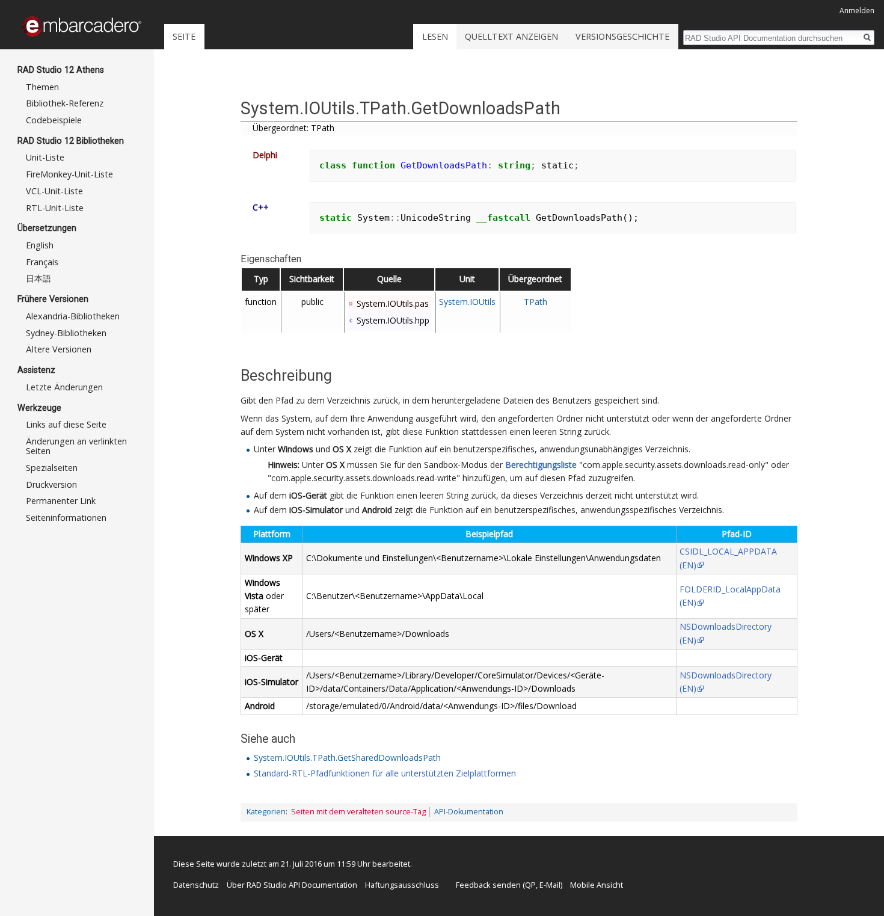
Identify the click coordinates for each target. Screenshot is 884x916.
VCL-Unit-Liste (54, 191)
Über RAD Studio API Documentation (292, 884)
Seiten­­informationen (66, 517)
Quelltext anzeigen (511, 36)
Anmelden (856, 10)
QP (530, 884)
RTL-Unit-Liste (55, 208)
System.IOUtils (467, 301)
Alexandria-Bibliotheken (73, 316)
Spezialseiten (52, 467)
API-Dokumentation (468, 812)
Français (42, 262)
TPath (535, 301)
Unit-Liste (45, 157)
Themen (42, 87)
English (40, 245)
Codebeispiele (54, 120)
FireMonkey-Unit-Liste (69, 174)
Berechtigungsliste (541, 464)
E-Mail (549, 884)
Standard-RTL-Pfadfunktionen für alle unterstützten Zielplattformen (385, 773)
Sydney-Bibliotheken (66, 333)
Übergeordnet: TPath (293, 128)
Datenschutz (196, 884)
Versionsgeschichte (622, 36)
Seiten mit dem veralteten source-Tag (358, 812)
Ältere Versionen (58, 349)
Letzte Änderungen (64, 387)
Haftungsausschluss (402, 884)
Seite (184, 36)
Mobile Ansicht (596, 884)
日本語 (38, 278)
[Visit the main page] (82, 26)
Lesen (435, 36)
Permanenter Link (61, 500)
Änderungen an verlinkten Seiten (76, 445)
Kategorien (266, 812)
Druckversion (51, 484)
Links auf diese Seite (66, 424)
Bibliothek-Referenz (64, 103)
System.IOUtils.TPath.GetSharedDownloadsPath (347, 757)
